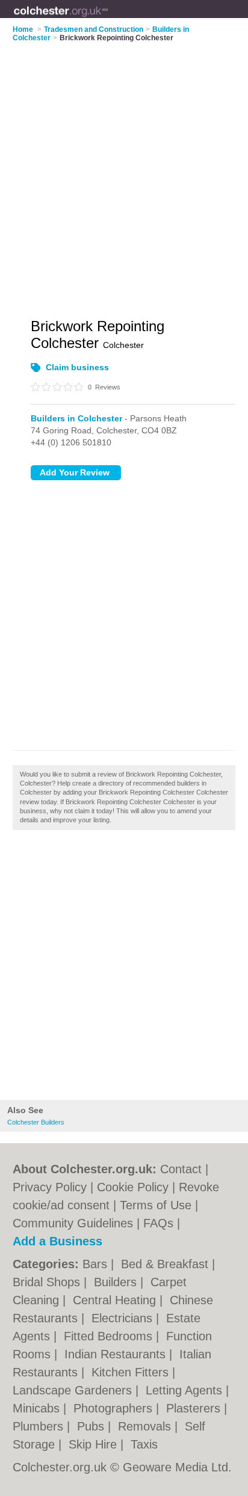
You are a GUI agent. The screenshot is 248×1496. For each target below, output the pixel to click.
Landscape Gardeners (74, 1390)
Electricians (123, 1318)
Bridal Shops (48, 1282)
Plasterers (195, 1408)
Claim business (77, 367)
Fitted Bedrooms (110, 1336)
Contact (181, 1169)
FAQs (158, 1223)
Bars (96, 1264)
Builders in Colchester (76, 418)
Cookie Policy (133, 1187)
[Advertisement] (124, 968)
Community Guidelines (73, 1223)
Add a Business (57, 1241)
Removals (146, 1426)
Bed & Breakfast (166, 1264)
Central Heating (116, 1300)
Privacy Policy (50, 1187)
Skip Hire (94, 1444)
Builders (117, 1282)
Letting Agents (186, 1390)
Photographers (114, 1408)
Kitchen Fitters (131, 1372)
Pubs (92, 1426)
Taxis (144, 1444)
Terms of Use (155, 1205)
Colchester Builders (35, 1122)
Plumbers (40, 1426)
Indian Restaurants (116, 1354)
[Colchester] (108, 18)
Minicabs (38, 1408)
